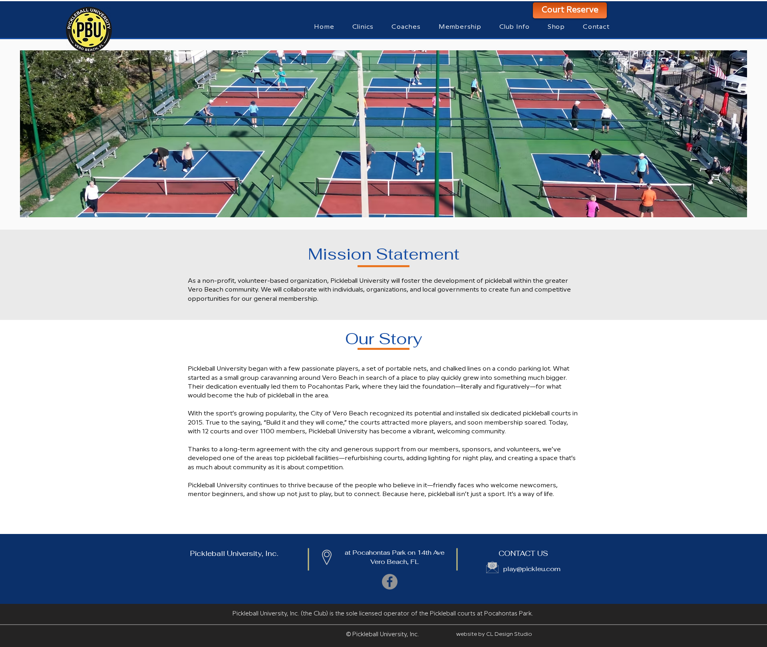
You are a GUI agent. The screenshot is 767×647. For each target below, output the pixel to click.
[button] (406, 27)
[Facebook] (389, 581)
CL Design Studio (509, 634)
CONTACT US (523, 553)
